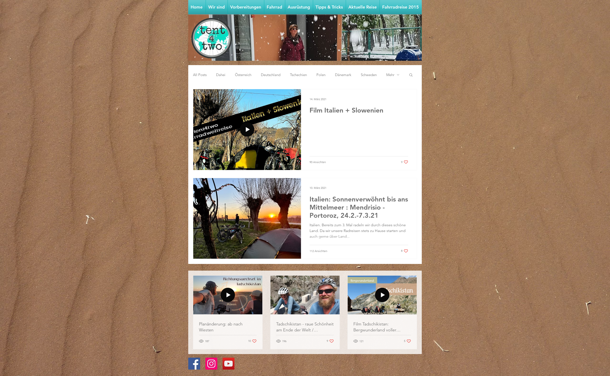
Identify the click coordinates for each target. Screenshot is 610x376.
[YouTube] (228, 364)
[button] (246, 7)
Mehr (390, 74)
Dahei (220, 74)
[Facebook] (194, 364)
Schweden (369, 74)
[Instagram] (211, 364)
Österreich (243, 74)
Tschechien (298, 74)
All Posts (200, 74)
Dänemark (343, 74)
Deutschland (270, 74)
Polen (320, 74)
